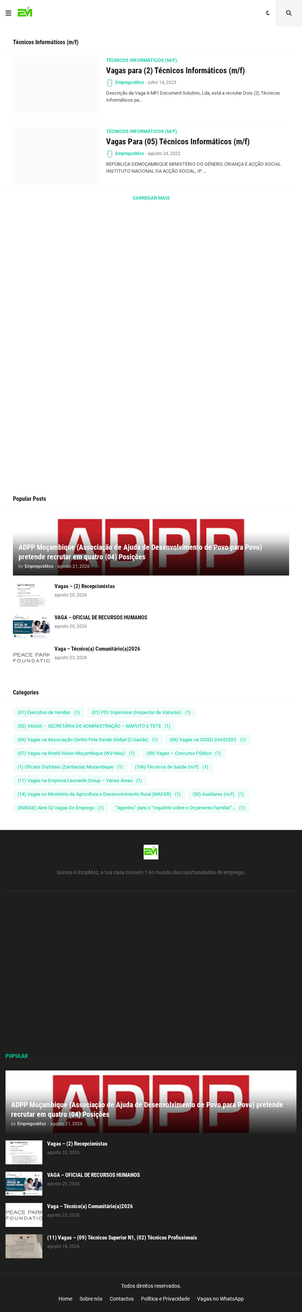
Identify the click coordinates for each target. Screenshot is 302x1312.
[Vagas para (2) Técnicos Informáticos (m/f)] (56, 85)
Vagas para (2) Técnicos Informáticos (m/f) (175, 70)
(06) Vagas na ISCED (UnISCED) (208, 739)
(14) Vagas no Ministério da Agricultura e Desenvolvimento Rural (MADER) (99, 794)
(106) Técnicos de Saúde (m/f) (171, 767)
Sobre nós (91, 1299)
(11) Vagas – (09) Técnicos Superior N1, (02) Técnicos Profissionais (122, 1237)
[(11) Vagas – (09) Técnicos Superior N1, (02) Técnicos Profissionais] (24, 1246)
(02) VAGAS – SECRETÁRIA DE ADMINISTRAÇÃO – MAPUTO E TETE (94, 726)
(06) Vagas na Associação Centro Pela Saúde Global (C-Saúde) (88, 739)
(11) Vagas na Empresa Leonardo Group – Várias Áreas (80, 780)
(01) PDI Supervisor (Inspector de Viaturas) (141, 712)
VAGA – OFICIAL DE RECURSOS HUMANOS (101, 617)
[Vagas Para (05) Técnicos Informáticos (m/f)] (56, 156)
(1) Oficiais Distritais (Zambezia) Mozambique (70, 767)
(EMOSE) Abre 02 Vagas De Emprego (61, 807)
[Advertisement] (151, 297)
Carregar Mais (151, 198)
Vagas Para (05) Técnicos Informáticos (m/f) (178, 141)
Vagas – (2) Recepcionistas (85, 586)
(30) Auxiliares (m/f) (218, 794)
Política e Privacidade (165, 1299)
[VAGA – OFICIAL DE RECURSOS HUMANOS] (31, 626)
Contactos (122, 1299)
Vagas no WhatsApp (220, 1299)
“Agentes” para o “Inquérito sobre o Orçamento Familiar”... (180, 807)
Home (65, 1299)
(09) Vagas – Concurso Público (184, 753)
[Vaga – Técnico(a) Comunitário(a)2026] (31, 657)
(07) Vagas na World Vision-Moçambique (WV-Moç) (76, 753)
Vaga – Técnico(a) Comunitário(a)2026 (97, 649)
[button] (8, 13)
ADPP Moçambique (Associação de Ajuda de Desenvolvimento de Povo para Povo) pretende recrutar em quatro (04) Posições (140, 552)
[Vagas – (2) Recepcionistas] (31, 595)
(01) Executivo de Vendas (49, 712)
